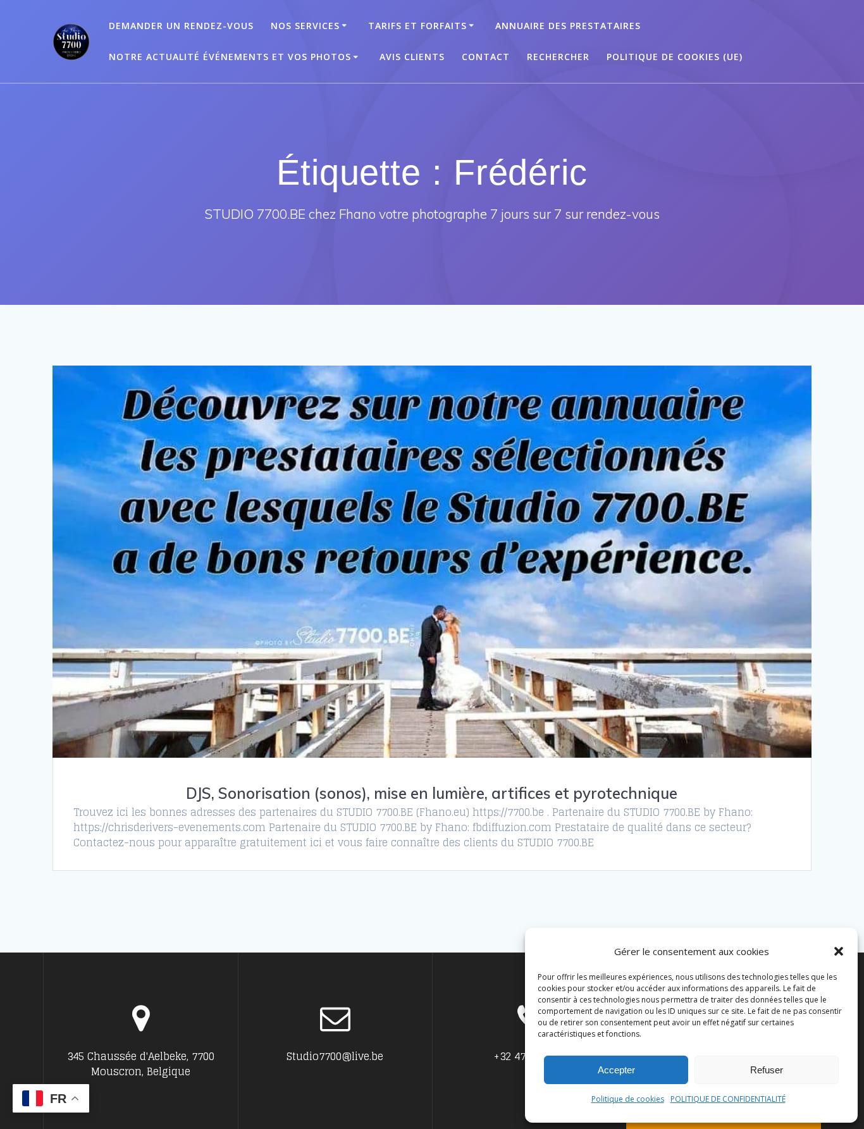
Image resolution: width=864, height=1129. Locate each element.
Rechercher (558, 57)
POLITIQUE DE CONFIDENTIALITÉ (728, 1099)
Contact (486, 57)
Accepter (616, 1069)
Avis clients (412, 57)
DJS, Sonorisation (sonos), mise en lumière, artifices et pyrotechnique (431, 793)
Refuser (766, 1069)
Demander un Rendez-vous (181, 26)
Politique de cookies (627, 1099)
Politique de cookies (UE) (675, 57)
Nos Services (305, 26)
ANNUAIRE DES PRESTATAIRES (568, 26)
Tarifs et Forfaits (417, 26)
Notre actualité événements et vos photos (230, 57)
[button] (838, 951)
